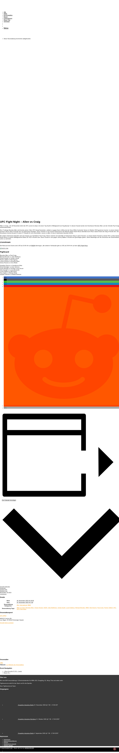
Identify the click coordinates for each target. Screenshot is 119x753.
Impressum (7, 739)
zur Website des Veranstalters (15, 664)
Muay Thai (7, 20)
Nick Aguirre (93, 607)
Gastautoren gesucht (10, 744)
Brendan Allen (30, 607)
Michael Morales (80, 607)
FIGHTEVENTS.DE (7, 748)
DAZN (33, 245)
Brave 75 (7, 673)
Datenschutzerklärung (10, 741)
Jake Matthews (52, 607)
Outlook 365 (3, 589)
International (23, 605)
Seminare (7, 21)
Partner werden (8, 745)
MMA (5, 13)
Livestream (3, 594)
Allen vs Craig (21, 607)
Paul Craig (100, 607)
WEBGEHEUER (29, 748)
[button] (5, 278)
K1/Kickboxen (8, 18)
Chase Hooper (38, 607)
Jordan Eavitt (61, 607)
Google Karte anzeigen (7, 622)
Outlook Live (3, 591)
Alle (5, 12)
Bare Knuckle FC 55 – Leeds (13, 671)
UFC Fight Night (21, 609)
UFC (114, 607)
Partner (6, 742)
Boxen (6, 17)
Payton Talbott (108, 607)
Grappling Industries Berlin (26, 705)
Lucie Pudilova (70, 607)
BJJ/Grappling (8, 15)
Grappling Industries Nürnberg (27, 719)
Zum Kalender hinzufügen (9, 500)
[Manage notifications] (114, 748)
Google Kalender (5, 586)
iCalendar (3, 588)
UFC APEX (3, 615)
